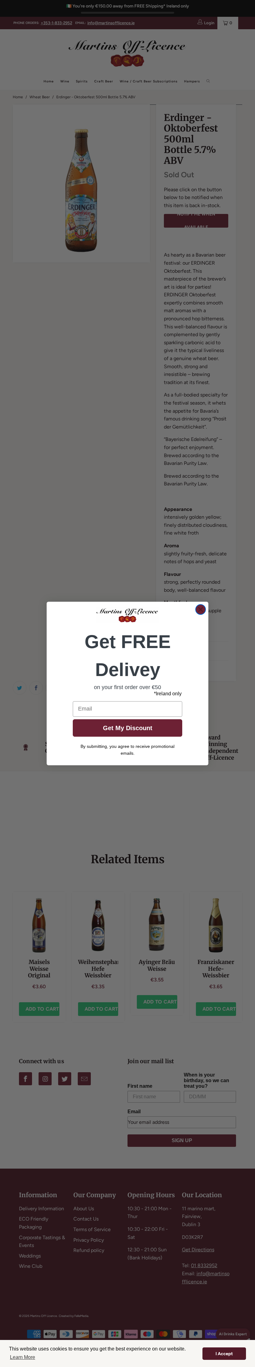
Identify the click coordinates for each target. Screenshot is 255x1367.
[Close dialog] (200, 609)
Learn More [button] (22, 1357)
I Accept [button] (224, 1353)
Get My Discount (127, 728)
